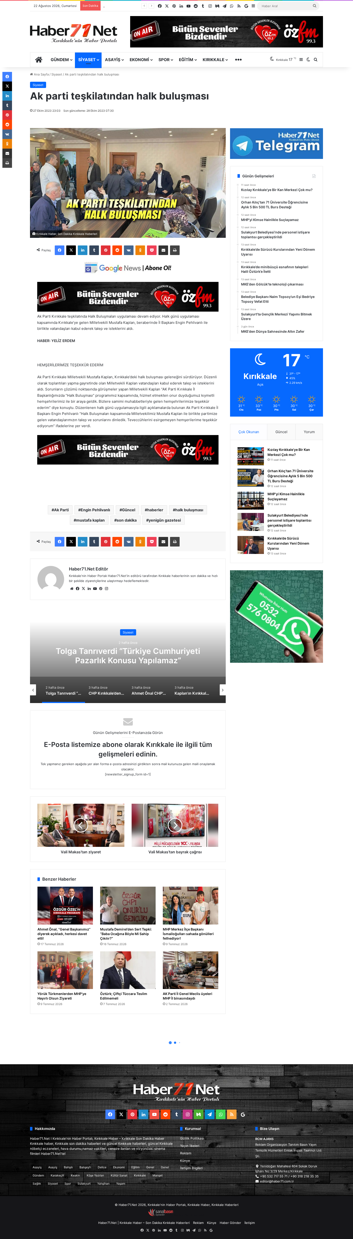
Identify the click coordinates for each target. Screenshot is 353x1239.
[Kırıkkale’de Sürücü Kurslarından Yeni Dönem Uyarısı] (250, 545)
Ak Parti (61, 509)
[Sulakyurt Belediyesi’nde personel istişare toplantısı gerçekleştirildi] (250, 522)
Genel (150, 1167)
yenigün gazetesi (165, 520)
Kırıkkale (213, 59)
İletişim (249, 1223)
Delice (102, 1167)
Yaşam (120, 1183)
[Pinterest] (105, 250)
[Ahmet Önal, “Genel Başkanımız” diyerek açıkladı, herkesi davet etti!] (65, 906)
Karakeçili (57, 1175)
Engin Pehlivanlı (95, 509)
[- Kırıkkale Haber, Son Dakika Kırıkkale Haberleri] (128, 310)
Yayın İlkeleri (189, 1146)
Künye (185, 1161)
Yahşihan (103, 1183)
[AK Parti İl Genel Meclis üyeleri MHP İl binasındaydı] (190, 970)
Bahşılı (68, 1167)
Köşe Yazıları (95, 1175)
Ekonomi (139, 59)
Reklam (185, 1153)
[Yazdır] (175, 250)
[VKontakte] (129, 250)
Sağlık (37, 1183)
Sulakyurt (84, 1183)
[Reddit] (117, 250)
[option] (128, 655)
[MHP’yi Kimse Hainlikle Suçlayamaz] (250, 501)
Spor (164, 59)
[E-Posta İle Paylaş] (163, 250)
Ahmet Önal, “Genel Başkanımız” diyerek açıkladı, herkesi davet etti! (64, 933)
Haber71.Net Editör (88, 568)
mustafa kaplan (90, 520)
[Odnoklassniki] (140, 250)
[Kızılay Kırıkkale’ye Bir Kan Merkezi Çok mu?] (250, 456)
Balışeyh (85, 1167)
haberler (155, 509)
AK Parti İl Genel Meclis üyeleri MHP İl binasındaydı (187, 996)
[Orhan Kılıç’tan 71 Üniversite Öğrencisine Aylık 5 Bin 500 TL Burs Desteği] (250, 478)
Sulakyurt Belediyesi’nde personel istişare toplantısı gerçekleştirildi (289, 520)
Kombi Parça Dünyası (189, 1215)
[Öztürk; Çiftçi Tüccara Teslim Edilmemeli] (128, 970)
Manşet (157, 1175)
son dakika (127, 520)
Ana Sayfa (41, 74)
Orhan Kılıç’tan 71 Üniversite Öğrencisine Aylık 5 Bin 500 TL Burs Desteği (290, 476)
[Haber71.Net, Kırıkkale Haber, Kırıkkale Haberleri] (73, 33)
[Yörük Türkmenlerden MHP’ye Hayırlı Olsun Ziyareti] (65, 970)
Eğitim (186, 59)
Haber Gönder (230, 1223)
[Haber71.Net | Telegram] (276, 143)
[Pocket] (152, 250)
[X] (71, 250)
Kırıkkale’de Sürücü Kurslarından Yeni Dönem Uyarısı (288, 543)
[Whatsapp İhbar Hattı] (276, 616)
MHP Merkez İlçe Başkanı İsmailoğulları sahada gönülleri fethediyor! (188, 933)
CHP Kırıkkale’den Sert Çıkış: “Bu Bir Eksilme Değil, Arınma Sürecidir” (128, 655)
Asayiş (112, 59)
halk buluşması (189, 509)
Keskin (75, 1175)
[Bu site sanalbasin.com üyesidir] (160, 1215)
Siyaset (87, 59)
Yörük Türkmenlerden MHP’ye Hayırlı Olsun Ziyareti (61, 996)
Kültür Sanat (119, 1175)
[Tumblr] (94, 250)
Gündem (60, 59)
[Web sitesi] (72, 589)
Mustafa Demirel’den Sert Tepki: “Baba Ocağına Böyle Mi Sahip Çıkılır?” (126, 933)
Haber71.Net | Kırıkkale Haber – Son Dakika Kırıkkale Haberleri (144, 1223)
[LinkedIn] (82, 250)
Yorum (309, 432)
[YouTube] (95, 589)
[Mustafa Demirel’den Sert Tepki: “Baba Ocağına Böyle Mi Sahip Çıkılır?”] (128, 906)
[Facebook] (59, 250)
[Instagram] (106, 589)
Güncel (128, 509)
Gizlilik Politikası (192, 1138)
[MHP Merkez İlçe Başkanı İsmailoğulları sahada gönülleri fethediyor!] (190, 906)
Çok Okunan (248, 432)
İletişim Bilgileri (191, 1168)
